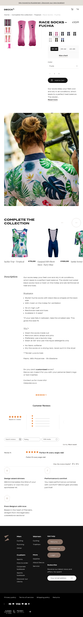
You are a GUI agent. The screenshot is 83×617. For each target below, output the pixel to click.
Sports (20, 559)
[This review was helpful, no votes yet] (73, 464)
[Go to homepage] (9, 9)
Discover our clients (22, 580)
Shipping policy (43, 597)
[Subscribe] (72, 578)
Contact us (55, 548)
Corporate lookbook (21, 568)
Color (50, 62)
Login (53, 555)
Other (19, 548)
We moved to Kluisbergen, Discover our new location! (41, 3)
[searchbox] (11, 439)
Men (19, 536)
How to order (22, 563)
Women (37, 536)
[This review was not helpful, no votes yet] (76, 464)
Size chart (63, 56)
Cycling (20, 541)
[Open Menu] (77, 9)
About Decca (38, 562)
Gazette (36, 559)
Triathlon (36, 544)
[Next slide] (76, 222)
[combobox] (31, 439)
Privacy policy (10, 597)
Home (7, 15)
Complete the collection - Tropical (26, 15)
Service (36, 566)
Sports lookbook (21, 574)
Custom (21, 555)
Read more (53, 100)
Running (20, 544)
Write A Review (70, 422)
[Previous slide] (62, 222)
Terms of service (26, 597)
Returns (54, 542)
